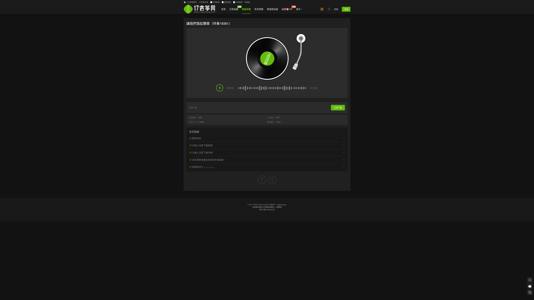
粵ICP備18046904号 (267, 209)
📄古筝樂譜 (215, 2)
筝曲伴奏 (246, 9)
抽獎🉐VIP (288, 8)
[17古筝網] (199, 9)
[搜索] (329, 9)
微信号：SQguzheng (278, 204)
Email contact (264, 204)
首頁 (223, 9)
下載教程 (278, 207)
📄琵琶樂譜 (226, 2)
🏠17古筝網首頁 (190, 2)
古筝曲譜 (234, 8)
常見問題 (258, 9)
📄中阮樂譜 (237, 2)
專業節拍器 (272, 9)
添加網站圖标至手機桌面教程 (263, 207)
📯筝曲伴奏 (203, 2)
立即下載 (338, 107)
